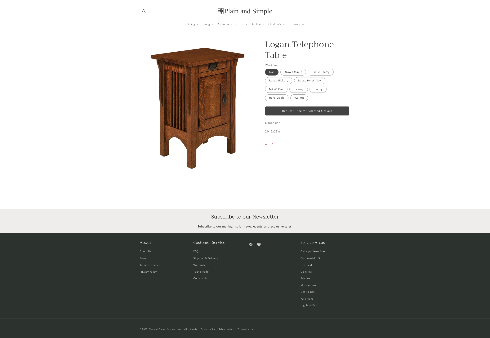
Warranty (199, 265)
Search (144, 258)
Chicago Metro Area (313, 251)
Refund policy (208, 329)
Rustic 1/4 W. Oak (309, 80)
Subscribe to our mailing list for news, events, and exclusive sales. (245, 226)
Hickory (298, 89)
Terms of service (246, 329)
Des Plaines (308, 291)
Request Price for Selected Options (307, 111)
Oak (271, 72)
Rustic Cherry (321, 72)
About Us (145, 251)
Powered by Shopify (186, 329)
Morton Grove (309, 285)
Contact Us (200, 278)
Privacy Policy (148, 271)
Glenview (306, 271)
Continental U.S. (311, 258)
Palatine (305, 278)
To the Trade (200, 271)
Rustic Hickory (278, 80)
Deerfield (306, 265)
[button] (144, 11)
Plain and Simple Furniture (162, 329)
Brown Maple (293, 72)
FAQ (196, 251)
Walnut (299, 97)
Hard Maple (276, 97)
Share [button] (272, 143)
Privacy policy (226, 329)
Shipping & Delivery (205, 258)
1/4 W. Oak (276, 89)
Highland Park (309, 305)
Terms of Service (150, 265)
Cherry (318, 89)
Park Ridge (307, 298)
